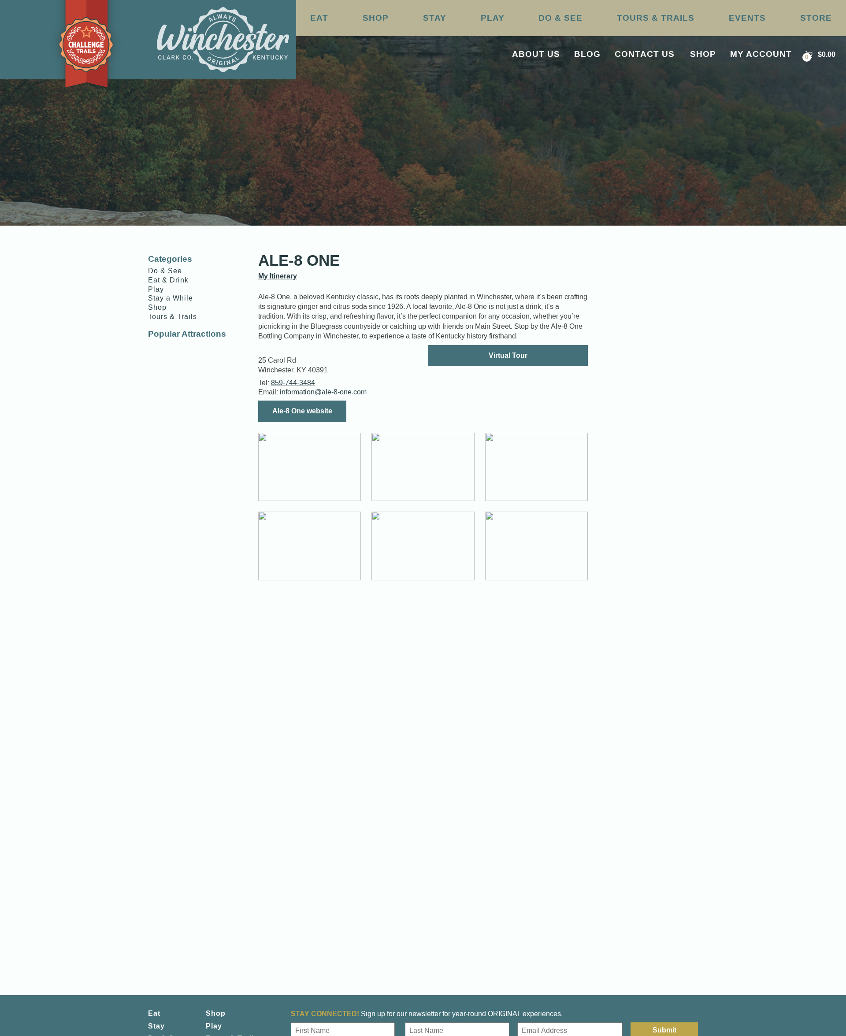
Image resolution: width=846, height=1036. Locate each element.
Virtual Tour (508, 355)
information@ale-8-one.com (323, 392)
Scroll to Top (797, 1011)
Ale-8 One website (302, 411)
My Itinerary (277, 276)
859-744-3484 (293, 382)
